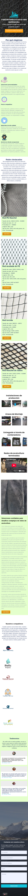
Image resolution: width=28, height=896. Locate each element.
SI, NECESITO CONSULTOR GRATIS (14, 30)
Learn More (7, 234)
